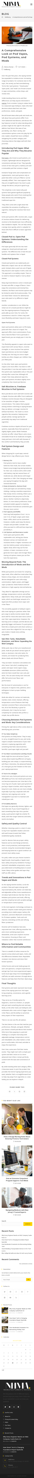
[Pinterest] (27, 1291)
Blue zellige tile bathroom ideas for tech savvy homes (17, 1253)
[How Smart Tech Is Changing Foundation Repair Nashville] (5, 1320)
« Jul (3, 1370)
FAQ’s (6, 1422)
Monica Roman (9, 67)
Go (28, 1279)
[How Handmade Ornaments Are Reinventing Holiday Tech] (5, 1329)
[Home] (2, 17)
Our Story (7, 1425)
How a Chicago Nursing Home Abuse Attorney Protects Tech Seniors (17, 1138)
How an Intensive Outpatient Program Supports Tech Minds (17, 1179)
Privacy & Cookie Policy (11, 1419)
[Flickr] (4, 1297)
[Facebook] (10, 1291)
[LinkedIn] (21, 1291)
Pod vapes (5, 158)
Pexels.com (24, 45)
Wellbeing (7, 69)
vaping (4, 103)
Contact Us (8, 1428)
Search (4, 1221)
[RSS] (16, 1297)
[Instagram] (16, 1291)
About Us (7, 1416)
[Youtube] (10, 1297)
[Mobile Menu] (31, 4)
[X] (4, 1291)
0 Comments (19, 1313)
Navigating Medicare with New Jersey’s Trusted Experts (17, 1211)
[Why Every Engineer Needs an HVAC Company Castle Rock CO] (5, 1310)
